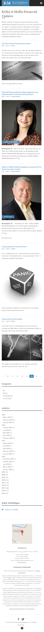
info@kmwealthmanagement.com (24, 560)
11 (12, 376)
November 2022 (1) (9, 458)
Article (13, 46)
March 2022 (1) (8, 466)
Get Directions (22, 562)
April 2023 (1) (7, 448)
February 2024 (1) (9, 438)
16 (36, 376)
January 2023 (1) (8, 453)
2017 (5, 482)
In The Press (7, 398)
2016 (5, 485)
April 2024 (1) (7, 435)
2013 (5, 493)
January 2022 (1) (8, 469)
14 (27, 376)
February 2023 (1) (9, 451)
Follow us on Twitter (11, 510)
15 (32, 376)
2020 (5, 474)
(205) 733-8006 (24, 554)
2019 (5, 477)
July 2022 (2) (7, 464)
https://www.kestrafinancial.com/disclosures (22, 609)
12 (17, 376)
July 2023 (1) (7, 445)
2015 (5, 488)
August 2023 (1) (8, 443)
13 (22, 376)
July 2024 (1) (7, 430)
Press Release (15, 96)
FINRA (9, 577)
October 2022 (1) (8, 461)
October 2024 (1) (8, 427)
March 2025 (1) (8, 417)
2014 (5, 490)
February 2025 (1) (9, 420)
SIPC (13, 577)
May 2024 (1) (7, 432)
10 (7, 376)
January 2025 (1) (8, 422)
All (4, 390)
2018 (5, 480)
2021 (5, 472)
